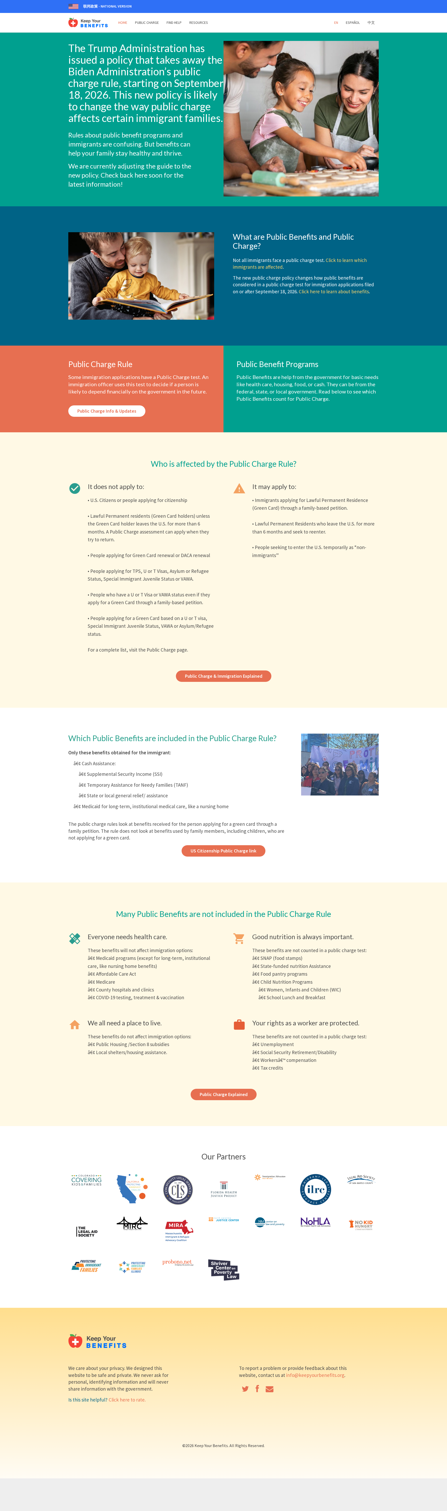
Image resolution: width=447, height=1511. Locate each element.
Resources (198, 22)
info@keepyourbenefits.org (315, 1375)
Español (353, 22)
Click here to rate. (127, 1400)
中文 (371, 22)
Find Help (174, 22)
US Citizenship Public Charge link (223, 851)
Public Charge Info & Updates (106, 411)
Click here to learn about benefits (334, 291)
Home (122, 22)
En (336, 22)
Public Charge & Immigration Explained (223, 676)
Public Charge (147, 22)
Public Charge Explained (224, 1094)
